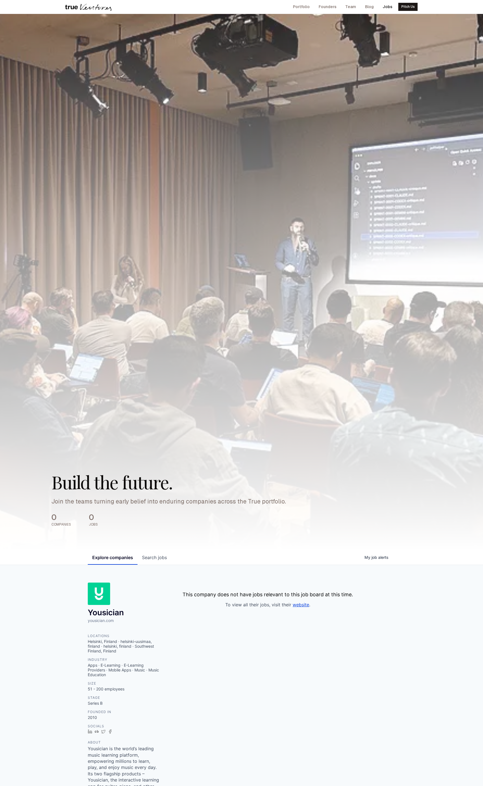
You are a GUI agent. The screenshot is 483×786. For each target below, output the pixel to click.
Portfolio (301, 6)
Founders (328, 6)
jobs (154, 557)
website (301, 604)
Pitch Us (408, 6)
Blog (369, 6)
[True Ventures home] (88, 7)
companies (112, 557)
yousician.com (101, 620)
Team (350, 6)
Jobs (387, 6)
